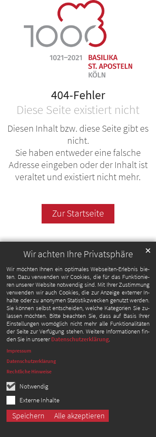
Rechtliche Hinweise (29, 371)
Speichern (28, 416)
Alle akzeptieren (79, 416)
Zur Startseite (78, 213)
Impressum (18, 350)
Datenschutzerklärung (80, 339)
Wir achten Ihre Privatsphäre (78, 254)
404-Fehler (78, 95)
